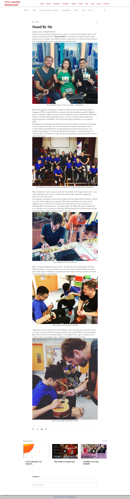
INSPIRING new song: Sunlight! (91, 463)
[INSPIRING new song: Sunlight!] (94, 451)
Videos (76, 10)
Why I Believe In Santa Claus (64, 462)
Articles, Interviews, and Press (49, 10)
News (34, 10)
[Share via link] (46, 429)
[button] (104, 10)
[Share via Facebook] (33, 429)
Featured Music (66, 10)
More (90, 10)
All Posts (26, 10)
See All (105, 441)
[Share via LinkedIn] (42, 429)
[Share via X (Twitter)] (37, 429)
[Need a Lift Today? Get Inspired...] (36, 451)
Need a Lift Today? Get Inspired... (34, 463)
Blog (83, 10)
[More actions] (97, 22)
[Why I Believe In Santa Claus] (65, 451)
